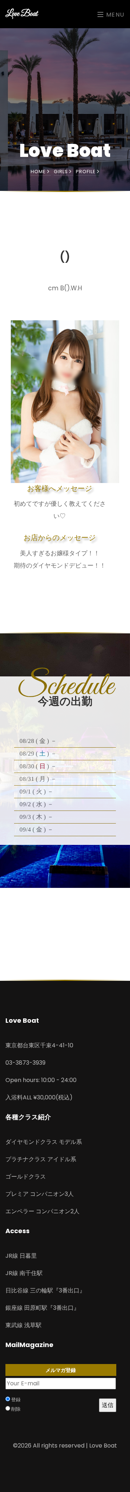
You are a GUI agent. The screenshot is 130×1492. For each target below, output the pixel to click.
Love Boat (21, 14)
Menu (114, 14)
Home (39, 171)
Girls (61, 171)
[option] (65, 401)
